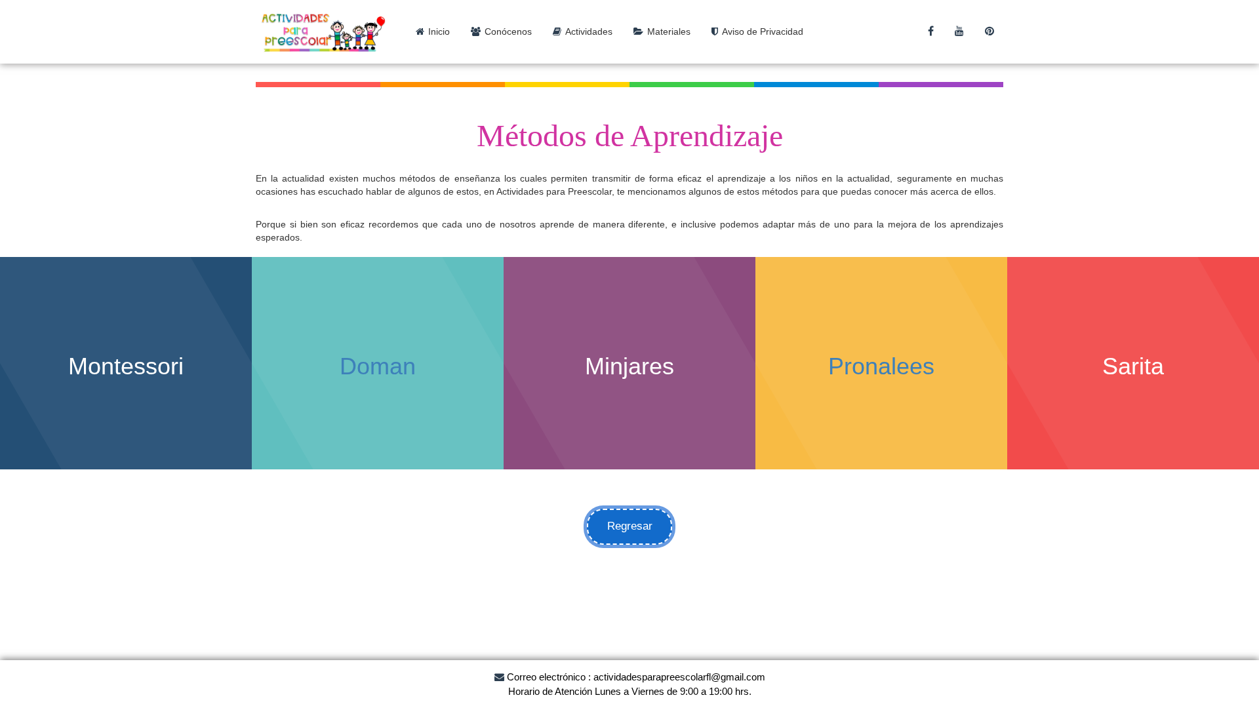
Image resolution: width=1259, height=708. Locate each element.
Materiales (668, 31)
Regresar (629, 526)
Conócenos (508, 31)
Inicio (439, 31)
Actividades (588, 31)
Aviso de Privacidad (762, 31)
